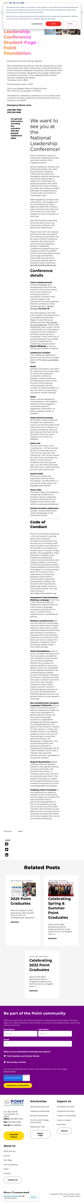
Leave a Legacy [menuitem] (64, 1120)
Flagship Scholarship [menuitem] (39, 1111)
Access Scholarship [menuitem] (39, 1115)
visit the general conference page (16, 134)
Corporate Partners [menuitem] (65, 1111)
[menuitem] (40, 1134)
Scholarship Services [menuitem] (39, 1107)
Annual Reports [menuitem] (11, 1165)
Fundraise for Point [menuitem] (65, 1107)
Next (20, 831)
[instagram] (5, 1197)
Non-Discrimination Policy (71, 1195)
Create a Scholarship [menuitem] (66, 1115)
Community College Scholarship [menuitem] (39, 1121)
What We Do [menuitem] (9, 1151)
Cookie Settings (37, 24)
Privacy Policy (69, 1194)
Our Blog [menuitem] (8, 1160)
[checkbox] (38, 1060)
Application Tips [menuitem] (37, 1127)
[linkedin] (13, 1197)
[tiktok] (17, 1197)
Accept (53, 24)
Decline (70, 24)
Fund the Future (14, 1135)
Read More (15, 922)
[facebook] (9, 1197)
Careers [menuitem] (7, 1173)
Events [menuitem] (7, 1156)
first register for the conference (43, 323)
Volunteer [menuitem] (61, 1124)
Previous (8, 831)
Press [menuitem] (6, 1169)
